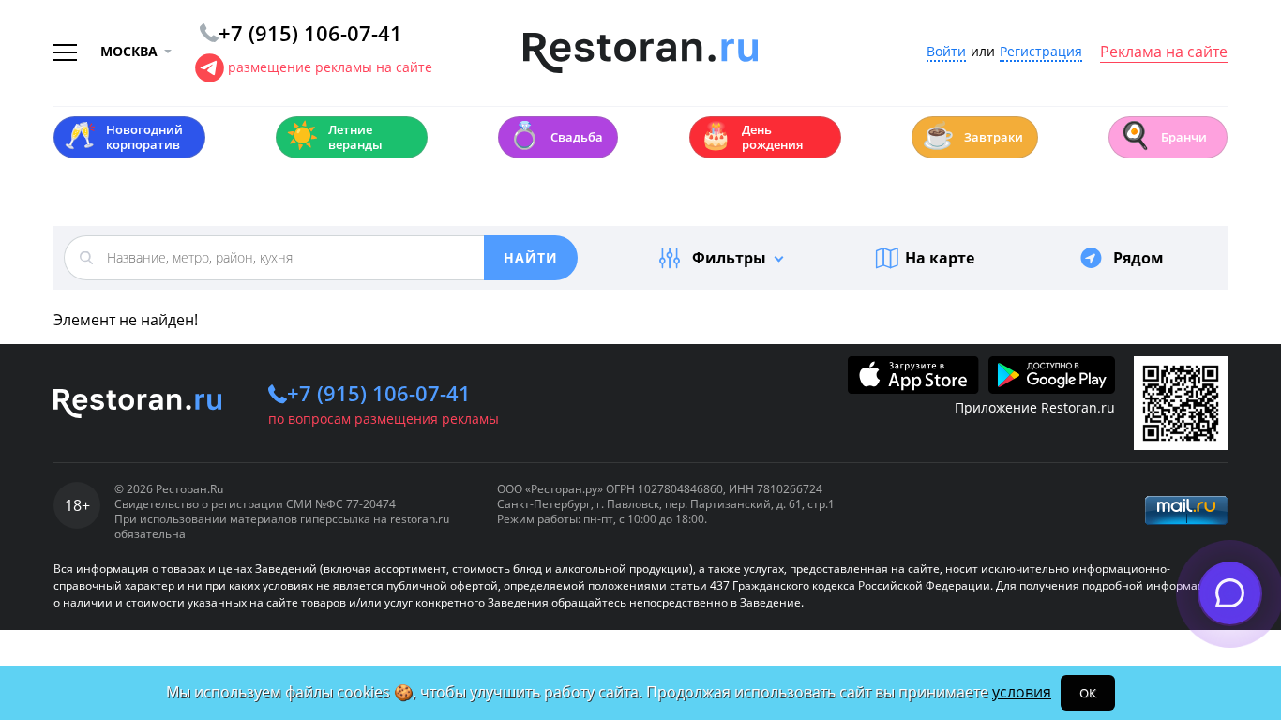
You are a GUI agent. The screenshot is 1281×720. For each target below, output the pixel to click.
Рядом (1138, 258)
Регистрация (1041, 52)
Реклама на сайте (1164, 52)
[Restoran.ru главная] (640, 53)
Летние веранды (334, 137)
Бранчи (1163, 135)
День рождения (751, 137)
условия (1021, 692)
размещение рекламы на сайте (330, 67)
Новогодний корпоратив (123, 137)
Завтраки (972, 135)
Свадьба (555, 135)
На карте (939, 258)
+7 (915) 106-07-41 (379, 393)
